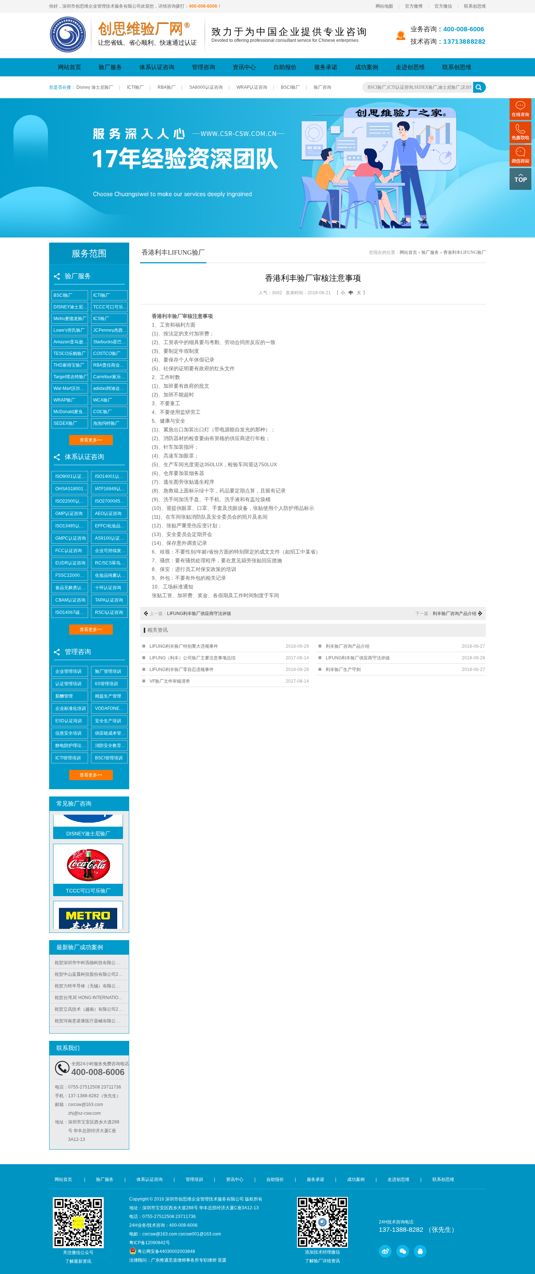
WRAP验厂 (64, 400)
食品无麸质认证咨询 (71, 587)
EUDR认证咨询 (70, 563)
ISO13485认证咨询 (71, 525)
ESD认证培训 (68, 720)
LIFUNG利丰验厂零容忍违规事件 (182, 669)
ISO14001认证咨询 (111, 476)
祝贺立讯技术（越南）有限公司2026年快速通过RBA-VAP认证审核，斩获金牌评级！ (92, 998)
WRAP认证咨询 (252, 87)
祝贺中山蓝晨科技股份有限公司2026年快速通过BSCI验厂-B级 (92, 963)
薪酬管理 (64, 696)
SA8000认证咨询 (206, 87)
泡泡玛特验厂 (106, 423)
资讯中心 (244, 67)
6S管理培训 (106, 683)
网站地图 (384, 6)
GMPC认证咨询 (70, 538)
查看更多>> (91, 440)
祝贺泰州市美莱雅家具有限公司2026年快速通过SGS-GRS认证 (92, 1021)
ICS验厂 (101, 318)
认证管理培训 (68, 683)
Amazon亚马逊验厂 (71, 341)
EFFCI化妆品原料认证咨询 (111, 525)
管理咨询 (203, 67)
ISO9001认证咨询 (71, 476)
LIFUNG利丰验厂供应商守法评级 (199, 613)
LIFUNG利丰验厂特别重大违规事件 (184, 646)
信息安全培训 (68, 733)
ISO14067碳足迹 (71, 612)
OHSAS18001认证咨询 (71, 488)
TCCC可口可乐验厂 (110, 306)
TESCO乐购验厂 (70, 353)
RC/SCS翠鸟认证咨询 (111, 563)
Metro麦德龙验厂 (70, 318)
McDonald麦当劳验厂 (71, 411)
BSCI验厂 (290, 87)
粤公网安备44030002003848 (166, 1251)
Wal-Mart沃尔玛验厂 (71, 388)
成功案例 (366, 67)
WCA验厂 (102, 400)
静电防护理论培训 (71, 745)
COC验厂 (102, 411)
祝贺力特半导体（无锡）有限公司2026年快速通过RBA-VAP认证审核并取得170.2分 (92, 975)
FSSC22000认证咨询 (71, 575)
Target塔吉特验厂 (71, 376)
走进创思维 (410, 67)
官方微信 (443, 6)
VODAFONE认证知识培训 (111, 708)
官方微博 (414, 6)
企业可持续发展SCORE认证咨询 (111, 550)
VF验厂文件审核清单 (170, 681)
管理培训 (194, 1179)
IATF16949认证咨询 (111, 488)
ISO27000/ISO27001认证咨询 (111, 501)
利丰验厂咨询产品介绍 (454, 613)
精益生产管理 (108, 696)
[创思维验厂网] (68, 20)
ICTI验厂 (135, 87)
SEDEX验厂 (65, 423)
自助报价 (285, 67)
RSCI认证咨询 (109, 612)
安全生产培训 (108, 720)
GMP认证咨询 (69, 513)
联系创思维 (475, 6)
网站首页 (69, 67)
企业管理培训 (68, 671)
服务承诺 (325, 67)
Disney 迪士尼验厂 (94, 87)
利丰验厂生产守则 (343, 669)
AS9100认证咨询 (111, 538)
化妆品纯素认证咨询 (111, 575)
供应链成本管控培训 (111, 733)
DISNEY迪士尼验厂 (71, 306)
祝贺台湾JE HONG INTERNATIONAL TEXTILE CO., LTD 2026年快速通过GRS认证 (92, 986)
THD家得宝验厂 (69, 365)
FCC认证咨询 (68, 550)
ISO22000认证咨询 (71, 501)
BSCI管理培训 (109, 757)
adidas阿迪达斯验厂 (110, 388)
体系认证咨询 (156, 67)
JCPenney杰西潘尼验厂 (110, 330)
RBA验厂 (166, 87)
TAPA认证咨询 (109, 600)
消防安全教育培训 (111, 745)
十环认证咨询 (108, 587)
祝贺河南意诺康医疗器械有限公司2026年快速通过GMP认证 (92, 1010)
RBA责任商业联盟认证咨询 (110, 365)
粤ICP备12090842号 (149, 1242)
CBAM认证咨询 (70, 600)
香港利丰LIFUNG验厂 (464, 252)
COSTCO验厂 (106, 353)
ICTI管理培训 (68, 757)
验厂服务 (110, 67)
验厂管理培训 (108, 671)
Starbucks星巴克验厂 (110, 341)
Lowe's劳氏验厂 (69, 330)
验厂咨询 (322, 87)
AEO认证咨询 (108, 513)
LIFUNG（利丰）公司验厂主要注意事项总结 (192, 657)
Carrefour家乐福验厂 (110, 376)
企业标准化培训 (70, 708)
